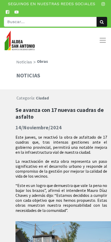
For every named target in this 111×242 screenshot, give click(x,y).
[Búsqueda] (102, 22)
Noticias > (26, 61)
